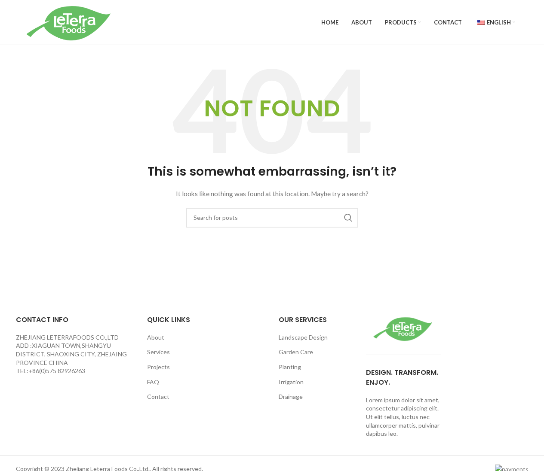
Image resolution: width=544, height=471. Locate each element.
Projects (158, 367)
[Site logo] (69, 21)
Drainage (291, 396)
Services (158, 352)
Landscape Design (303, 337)
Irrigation (291, 382)
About (155, 337)
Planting (290, 367)
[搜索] (348, 218)
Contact (158, 396)
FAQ (153, 382)
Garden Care (296, 352)
